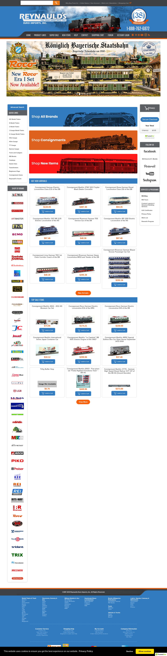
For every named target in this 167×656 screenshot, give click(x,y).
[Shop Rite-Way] (17, 500)
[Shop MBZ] (17, 437)
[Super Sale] (54, 35)
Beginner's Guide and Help (68, 633)
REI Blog (145, 196)
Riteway (110, 607)
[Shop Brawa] (17, 242)
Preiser (44, 607)
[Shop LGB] (17, 390)
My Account (99, 632)
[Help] (76, 35)
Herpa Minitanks (70, 601)
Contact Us (42, 630)
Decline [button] (129, 651)
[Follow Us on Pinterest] (138, 35)
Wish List (105, 3)
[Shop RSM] (17, 523)
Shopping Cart (124, 3)
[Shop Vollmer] (17, 570)
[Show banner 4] (85, 94)
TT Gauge (12, 145)
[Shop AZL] (17, 226)
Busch (44, 611)
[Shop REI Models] (17, 492)
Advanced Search (17, 107)
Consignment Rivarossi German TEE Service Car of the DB (83, 220)
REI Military (68, 599)
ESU (131, 604)
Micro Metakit (89, 601)
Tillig (23, 611)
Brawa (24, 604)
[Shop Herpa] (17, 320)
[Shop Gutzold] (17, 312)
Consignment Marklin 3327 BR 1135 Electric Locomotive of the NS (47, 220)
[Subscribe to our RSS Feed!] (148, 35)
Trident (67, 607)
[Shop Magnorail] (17, 414)
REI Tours (145, 200)
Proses (44, 614)
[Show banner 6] (90, 94)
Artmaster (68, 604)
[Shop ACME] (17, 195)
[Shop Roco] (17, 515)
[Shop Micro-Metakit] (17, 445)
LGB (23, 610)
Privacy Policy (146, 214)
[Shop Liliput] (17, 383)
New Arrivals (83, 293)
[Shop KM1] (17, 367)
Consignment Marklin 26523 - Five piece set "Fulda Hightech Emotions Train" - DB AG (83, 371)
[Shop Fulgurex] (17, 304)
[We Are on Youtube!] (142, 35)
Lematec (87, 604)
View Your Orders (42, 632)
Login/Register (99, 630)
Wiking (110, 615)
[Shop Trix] (17, 555)
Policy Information (68, 632)
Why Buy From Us (72, 3)
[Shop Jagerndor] (17, 328)
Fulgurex (87, 602)
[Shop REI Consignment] (17, 484)
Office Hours (129, 633)
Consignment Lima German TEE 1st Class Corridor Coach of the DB (47, 256)
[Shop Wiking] (17, 578)
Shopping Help (68, 630)
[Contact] (85, 35)
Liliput (24, 605)
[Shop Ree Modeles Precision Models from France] (17, 476)
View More (83, 402)
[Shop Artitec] (17, 210)
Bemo (24, 612)
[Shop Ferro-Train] (17, 289)
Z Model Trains (14, 126)
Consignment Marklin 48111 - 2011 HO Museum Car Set (47, 307)
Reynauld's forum (15, 178)
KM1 (23, 620)
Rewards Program (148, 221)
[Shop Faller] (17, 281)
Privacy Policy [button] (86, 651)
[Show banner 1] (77, 94)
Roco (23, 601)
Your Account (95, 3)
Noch (44, 604)
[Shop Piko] (17, 461)
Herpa (110, 614)
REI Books (12, 156)
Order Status (84, 3)
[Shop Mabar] (17, 406)
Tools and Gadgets (15, 153)
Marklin (24, 599)
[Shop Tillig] (17, 539)
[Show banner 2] (79, 94)
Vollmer (44, 605)
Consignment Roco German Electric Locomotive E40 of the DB (119, 307)
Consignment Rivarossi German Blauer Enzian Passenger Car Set (119, 251)
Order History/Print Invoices (99, 633)
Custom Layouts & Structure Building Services (148, 205)
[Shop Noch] (17, 453)
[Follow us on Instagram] (145, 35)
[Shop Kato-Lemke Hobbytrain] (17, 343)
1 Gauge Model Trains (16, 130)
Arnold (24, 618)
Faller (44, 601)
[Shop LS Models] (17, 398)
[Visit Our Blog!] (136, 35)
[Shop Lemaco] (17, 375)
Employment (129, 635)
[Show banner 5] (87, 94)
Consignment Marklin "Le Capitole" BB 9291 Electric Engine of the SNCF (83, 338)
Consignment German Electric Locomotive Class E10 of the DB (47, 188)
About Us (129, 630)
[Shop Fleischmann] (17, 297)
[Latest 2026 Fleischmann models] (83, 68)
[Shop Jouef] (17, 336)
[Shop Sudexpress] (17, 531)
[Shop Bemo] (17, 234)
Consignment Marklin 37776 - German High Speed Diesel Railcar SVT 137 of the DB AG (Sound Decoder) (119, 371)
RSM (43, 608)
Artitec (44, 615)
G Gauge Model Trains (16, 134)
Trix (23, 608)
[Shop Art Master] (17, 218)
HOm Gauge (13, 141)
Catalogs (12, 160)
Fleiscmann (25, 602)
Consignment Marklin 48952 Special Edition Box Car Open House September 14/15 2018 (119, 339)
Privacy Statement (42, 635)
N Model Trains (14, 123)
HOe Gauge (13, 138)
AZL (23, 617)
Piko (23, 607)
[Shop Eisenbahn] (17, 257)
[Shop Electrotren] (17, 265)
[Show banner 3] (82, 94)
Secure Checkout (149, 119)
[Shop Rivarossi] (17, 508)
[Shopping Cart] (98, 35)
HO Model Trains (14, 119)
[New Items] (66, 35)
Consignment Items (16, 175)
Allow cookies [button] (145, 651)
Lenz (131, 605)
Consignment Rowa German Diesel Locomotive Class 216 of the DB (119, 188)
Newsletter (113, 3)
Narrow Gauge (14, 149)
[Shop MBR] (17, 429)
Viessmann (134, 601)
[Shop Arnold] (17, 203)
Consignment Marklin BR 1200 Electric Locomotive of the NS (119, 220)
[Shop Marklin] (17, 422)
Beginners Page (14, 171)
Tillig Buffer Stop (47, 369)
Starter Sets (13, 164)
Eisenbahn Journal (114, 601)
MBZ (43, 613)
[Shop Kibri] (17, 351)
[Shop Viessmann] (17, 562)
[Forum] (110, 35)
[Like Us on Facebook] (133, 35)
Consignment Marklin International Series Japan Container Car (47, 338)
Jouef (23, 615)
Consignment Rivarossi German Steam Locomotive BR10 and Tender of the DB (83, 256)
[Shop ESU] (17, 273)
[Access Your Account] (123, 35)
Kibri (43, 602)
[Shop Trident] (17, 547)
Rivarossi (25, 614)
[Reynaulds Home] (24, 35)
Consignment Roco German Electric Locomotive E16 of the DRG (83, 307)
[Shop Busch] (17, 250)
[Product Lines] (40, 35)
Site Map (129, 637)
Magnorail (25, 621)
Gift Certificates (147, 210)
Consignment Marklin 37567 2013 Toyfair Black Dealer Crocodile (83, 188)
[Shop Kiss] (17, 359)
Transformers (13, 167)
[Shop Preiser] (17, 469)
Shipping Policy (42, 633)
